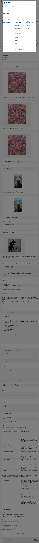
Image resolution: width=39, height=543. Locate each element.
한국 (26, 29)
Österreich (16, 36)
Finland (15, 25)
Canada (4, 21)
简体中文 (27, 25)
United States (5, 22)
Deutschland (16, 22)
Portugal (15, 37)
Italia (15, 29)
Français (16, 44)
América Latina (5, 19)
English (16, 43)
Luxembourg (16, 31)
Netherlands (16, 33)
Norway (15, 34)
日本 (26, 28)
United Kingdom (17, 46)
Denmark (15, 21)
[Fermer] (35, 3)
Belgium (15, 19)
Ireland (15, 28)
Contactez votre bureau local (19, 49)
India (26, 21)
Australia (27, 19)
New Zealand (28, 22)
